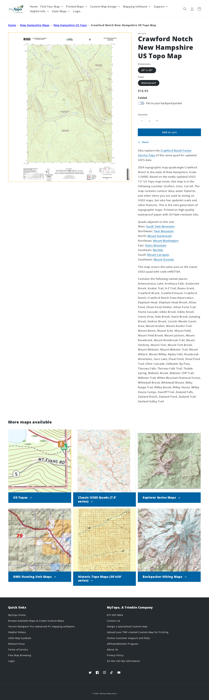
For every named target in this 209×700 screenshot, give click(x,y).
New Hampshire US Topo (70, 25)
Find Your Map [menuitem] (50, 6)
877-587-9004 (115, 615)
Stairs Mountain (155, 245)
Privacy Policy (115, 655)
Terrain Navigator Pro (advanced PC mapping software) (41, 626)
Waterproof (148, 82)
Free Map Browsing (19, 655)
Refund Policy (16, 643)
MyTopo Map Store (108, 693)
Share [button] (145, 142)
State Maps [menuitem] (59, 11)
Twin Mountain (164, 231)
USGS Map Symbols (19, 638)
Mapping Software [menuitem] (135, 6)
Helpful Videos (17, 632)
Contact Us (113, 620)
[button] (184, 9)
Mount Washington (166, 240)
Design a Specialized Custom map (127, 626)
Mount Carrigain (158, 255)
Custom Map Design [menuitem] (103, 6)
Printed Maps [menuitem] (75, 6)
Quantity (142, 114)
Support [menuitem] (159, 6)
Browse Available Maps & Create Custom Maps (36, 620)
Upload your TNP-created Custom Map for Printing (137, 632)
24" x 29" (147, 70)
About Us (112, 649)
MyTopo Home (17, 615)
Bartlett (158, 250)
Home (12, 25)
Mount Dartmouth (159, 236)
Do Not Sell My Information (123, 661)
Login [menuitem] (76, 11)
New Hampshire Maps (34, 25)
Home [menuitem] (34, 6)
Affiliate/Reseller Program (122, 643)
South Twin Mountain (160, 226)
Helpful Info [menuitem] (38, 11)
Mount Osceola (164, 259)
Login (11, 661)
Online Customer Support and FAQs (128, 638)
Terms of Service (18, 649)
